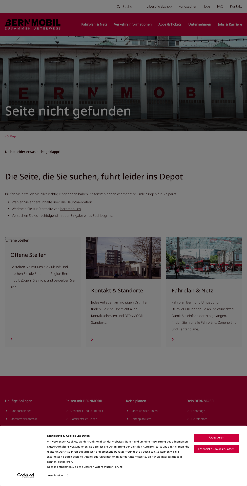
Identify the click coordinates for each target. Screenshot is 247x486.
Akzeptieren (216, 437)
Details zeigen (56, 475)
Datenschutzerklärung (108, 466)
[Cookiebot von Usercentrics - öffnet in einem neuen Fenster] (25, 475)
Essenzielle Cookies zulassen (216, 449)
